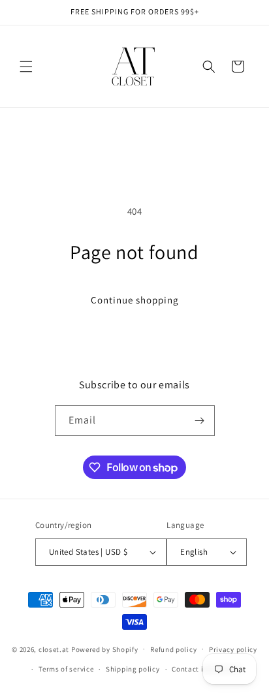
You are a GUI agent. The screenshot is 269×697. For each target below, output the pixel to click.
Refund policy (173, 649)
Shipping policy (133, 669)
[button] (26, 66)
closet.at (54, 648)
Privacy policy (233, 649)
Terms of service (66, 669)
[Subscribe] (199, 420)
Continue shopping (135, 300)
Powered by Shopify (104, 648)
